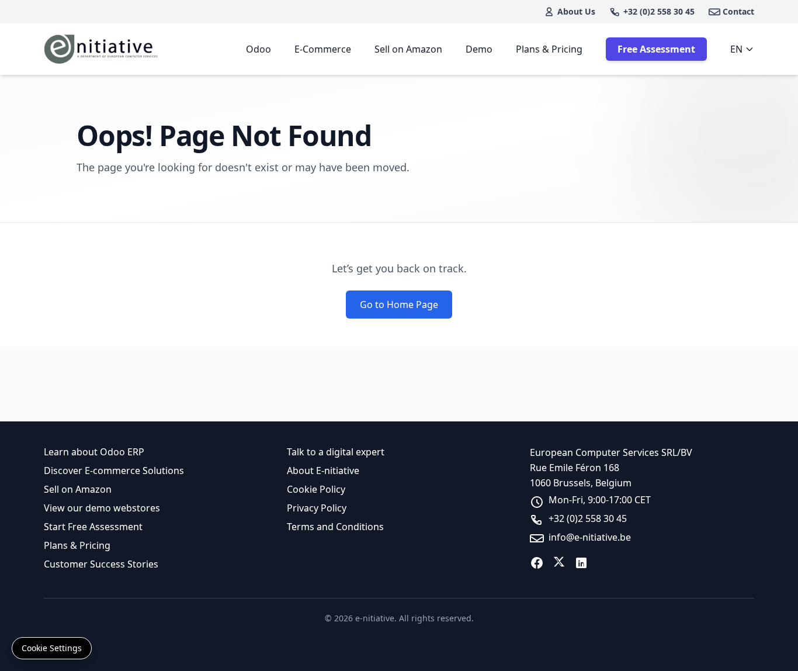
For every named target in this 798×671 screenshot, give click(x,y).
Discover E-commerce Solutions (114, 470)
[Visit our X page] (559, 563)
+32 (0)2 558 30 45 (659, 11)
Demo (479, 49)
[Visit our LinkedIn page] (581, 563)
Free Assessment (656, 49)
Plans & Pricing (549, 49)
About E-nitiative (323, 470)
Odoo (258, 49)
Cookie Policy (316, 489)
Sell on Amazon (408, 49)
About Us (576, 11)
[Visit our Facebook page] (537, 563)
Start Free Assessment (93, 526)
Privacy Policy (316, 507)
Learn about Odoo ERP (94, 451)
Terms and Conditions (335, 526)
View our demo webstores (102, 507)
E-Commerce (322, 49)
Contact (738, 11)
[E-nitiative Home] (102, 49)
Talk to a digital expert (335, 451)
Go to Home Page (399, 304)
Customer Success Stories (101, 564)
